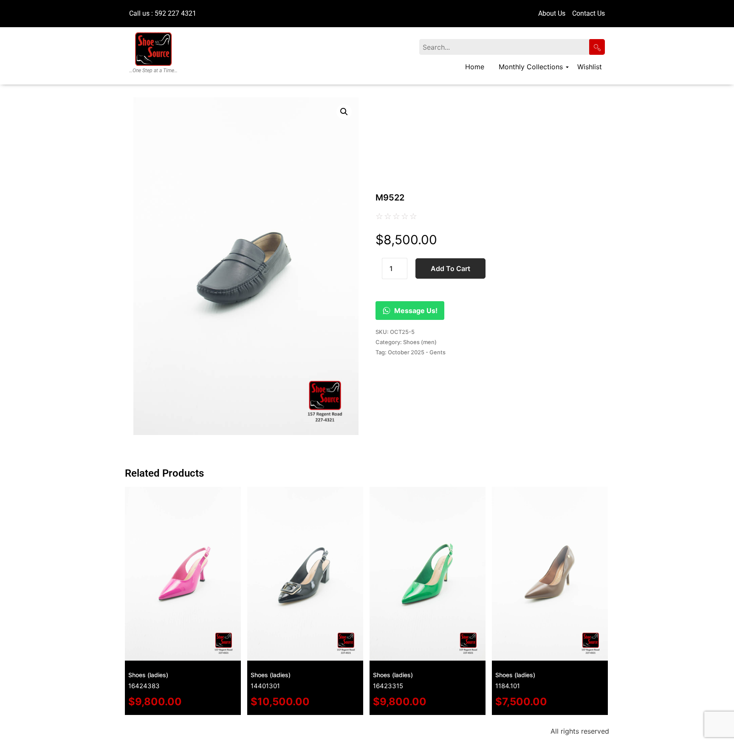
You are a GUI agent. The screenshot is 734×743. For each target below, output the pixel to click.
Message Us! (416, 310)
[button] (344, 111)
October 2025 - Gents (417, 352)
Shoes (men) (420, 342)
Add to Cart (450, 268)
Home (474, 66)
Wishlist (589, 66)
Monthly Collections (531, 66)
